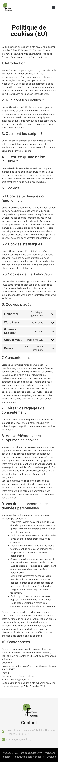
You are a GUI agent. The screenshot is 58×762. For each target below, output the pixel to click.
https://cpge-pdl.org (29, 70)
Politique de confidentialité (29, 756)
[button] (53, 7)
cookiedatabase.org (12, 686)
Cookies (51, 756)
